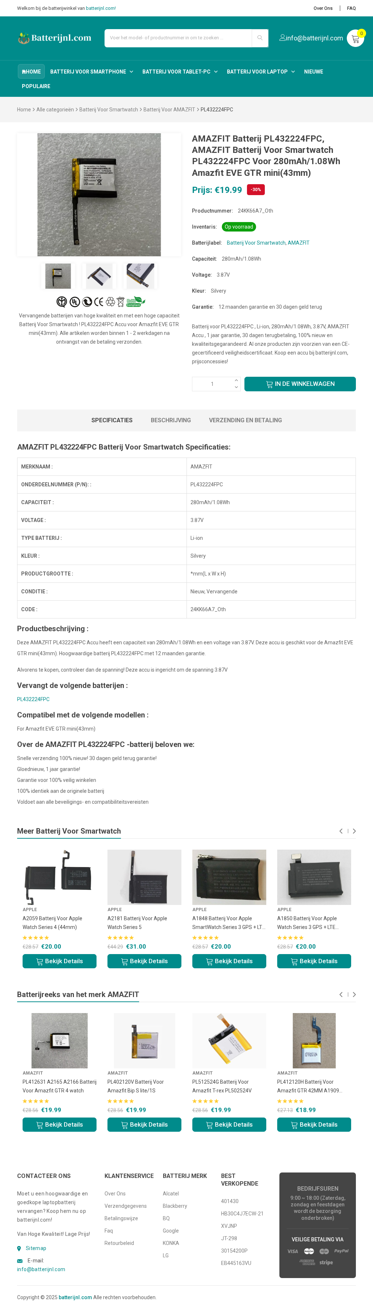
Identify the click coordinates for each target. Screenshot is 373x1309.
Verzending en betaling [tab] (245, 420)
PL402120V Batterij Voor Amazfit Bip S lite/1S (135, 1086)
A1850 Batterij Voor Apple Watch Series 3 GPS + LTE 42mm (307, 923)
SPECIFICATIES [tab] (112, 420)
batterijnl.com (75, 1297)
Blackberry (175, 1206)
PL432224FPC (33, 699)
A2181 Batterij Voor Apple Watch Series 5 (137, 922)
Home (24, 109)
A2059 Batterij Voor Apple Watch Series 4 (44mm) (52, 922)
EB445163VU (236, 1263)
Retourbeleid (119, 1243)
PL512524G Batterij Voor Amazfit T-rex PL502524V (222, 1086)
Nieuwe (313, 72)
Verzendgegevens (126, 1206)
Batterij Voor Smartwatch (108, 109)
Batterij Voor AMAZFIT (169, 109)
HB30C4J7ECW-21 (242, 1214)
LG (166, 1255)
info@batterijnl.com (41, 1269)
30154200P (234, 1251)
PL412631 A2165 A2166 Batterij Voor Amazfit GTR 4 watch (60, 1086)
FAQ (351, 8)
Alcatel (171, 1194)
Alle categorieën (55, 109)
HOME (33, 72)
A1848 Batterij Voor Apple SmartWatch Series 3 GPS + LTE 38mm (228, 923)
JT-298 (229, 1238)
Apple (30, 909)
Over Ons (323, 8)
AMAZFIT (299, 243)
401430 (230, 1201)
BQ (166, 1218)
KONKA (171, 1243)
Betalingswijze (121, 1218)
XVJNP (229, 1226)
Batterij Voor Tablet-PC (176, 72)
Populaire (36, 86)
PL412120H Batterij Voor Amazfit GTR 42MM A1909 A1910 (308, 1087)
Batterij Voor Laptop (257, 72)
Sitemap (36, 1248)
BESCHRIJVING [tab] (171, 420)
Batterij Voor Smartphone (88, 72)
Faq (109, 1231)
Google (171, 1231)
